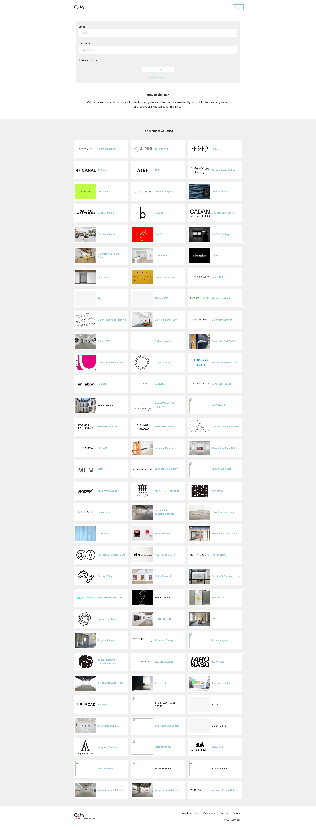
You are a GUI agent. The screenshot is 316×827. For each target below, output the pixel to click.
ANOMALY (103, 191)
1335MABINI (161, 148)
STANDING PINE (163, 619)
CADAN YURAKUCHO (223, 213)
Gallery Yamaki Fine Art (110, 362)
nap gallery (104, 512)
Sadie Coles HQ (163, 576)
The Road (103, 704)
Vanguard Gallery (107, 747)
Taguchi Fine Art (107, 640)
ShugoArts (218, 597)
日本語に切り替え (231, 819)
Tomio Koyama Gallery (167, 726)
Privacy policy (209, 813)
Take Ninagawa (220, 640)
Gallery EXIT (104, 341)
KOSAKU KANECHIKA (109, 426)
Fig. (100, 298)
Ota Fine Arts (105, 533)
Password (84, 43)
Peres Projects (163, 533)
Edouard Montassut (166, 277)
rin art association (165, 555)
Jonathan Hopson (221, 384)
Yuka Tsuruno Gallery (166, 790)
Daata (215, 255)
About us (186, 813)
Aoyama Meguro (163, 191)
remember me (89, 60)
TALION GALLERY (164, 661)
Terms (197, 813)
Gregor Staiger (163, 362)
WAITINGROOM (163, 747)
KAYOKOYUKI (219, 405)
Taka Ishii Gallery (164, 640)
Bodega (159, 213)
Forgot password (158, 77)
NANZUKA (217, 490)
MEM (100, 469)
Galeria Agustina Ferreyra (112, 319)
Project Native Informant (111, 555)
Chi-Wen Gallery (220, 234)
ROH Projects (219, 555)
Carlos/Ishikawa (107, 234)
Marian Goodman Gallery (225, 448)
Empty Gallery (219, 277)
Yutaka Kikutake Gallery (225, 790)
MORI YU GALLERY (107, 490)
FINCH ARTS (161, 298)
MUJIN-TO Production (167, 490)
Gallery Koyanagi (164, 341)
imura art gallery (107, 148)
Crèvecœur (161, 255)
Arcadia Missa (219, 191)
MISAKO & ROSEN (221, 469)
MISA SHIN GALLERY (166, 469)
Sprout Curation (107, 619)
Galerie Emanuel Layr (166, 319)
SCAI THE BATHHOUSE (110, 597)
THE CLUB (160, 683)
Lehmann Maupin (164, 448)
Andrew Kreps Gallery (223, 170)
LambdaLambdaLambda (225, 426)
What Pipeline (105, 768)
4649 (214, 148)
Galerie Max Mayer (222, 319)
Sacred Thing (105, 576)
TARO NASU (218, 661)
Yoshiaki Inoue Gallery (110, 790)
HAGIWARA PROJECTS (224, 362)
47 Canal (102, 170)
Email (82, 26)
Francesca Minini (221, 298)
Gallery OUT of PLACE (224, 341)
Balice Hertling (106, 213)
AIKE (157, 170)
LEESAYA (102, 448)
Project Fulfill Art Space (225, 533)
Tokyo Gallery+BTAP (109, 726)
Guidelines (225, 813)
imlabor (102, 384)
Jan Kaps (160, 384)
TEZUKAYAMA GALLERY (110, 683)
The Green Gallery (221, 683)
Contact (236, 813)
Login (238, 7)
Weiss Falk (218, 747)
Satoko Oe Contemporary (226, 576)
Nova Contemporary (223, 512)
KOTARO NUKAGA (164, 426)
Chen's (158, 234)
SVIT (214, 619)
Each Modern (105, 277)
